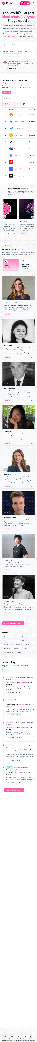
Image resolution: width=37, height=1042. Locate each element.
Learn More (12, 67)
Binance (16, 135)
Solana (19, 652)
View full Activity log (13, 790)
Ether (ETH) (18, 121)
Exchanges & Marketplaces (21, 767)
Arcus (22, 773)
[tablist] (18, 104)
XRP (15, 142)
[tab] (11, 104)
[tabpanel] (18, 143)
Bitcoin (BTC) (18, 115)
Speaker (24, 637)
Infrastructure (8, 644)
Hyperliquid (18, 176)
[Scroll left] (4, 217)
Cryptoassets (16, 700)
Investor (30, 641)
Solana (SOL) (18, 155)
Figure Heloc (18, 169)
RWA (27, 644)
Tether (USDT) (18, 128)
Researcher (19, 644)
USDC (16, 149)
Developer (7, 641)
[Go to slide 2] (32, 274)
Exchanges (16, 55)
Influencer (7, 648)
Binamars (21, 682)
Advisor (16, 641)
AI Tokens (19, 51)
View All (6, 92)
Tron (15, 162)
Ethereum (7, 55)
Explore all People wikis (12, 623)
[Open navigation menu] (33, 3)
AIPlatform (17, 648)
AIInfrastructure (8, 652)
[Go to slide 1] (30, 274)
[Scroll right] (32, 217)
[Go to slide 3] (33, 274)
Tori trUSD (22, 705)
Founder (6, 637)
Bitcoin (27, 51)
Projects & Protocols (18, 677)
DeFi (11, 51)
